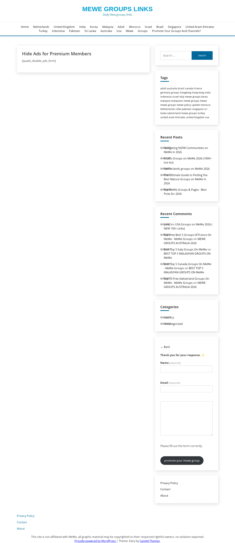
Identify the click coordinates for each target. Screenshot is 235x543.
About (164, 495)
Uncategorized (173, 324)
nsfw (178, 109)
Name (170, 363)
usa (118, 31)
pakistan (74, 31)
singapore (174, 27)
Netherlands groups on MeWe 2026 (187, 169)
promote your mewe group (182, 460)
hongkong (185, 92)
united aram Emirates (199, 27)
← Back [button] (165, 347)
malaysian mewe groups (185, 100)
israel (148, 27)
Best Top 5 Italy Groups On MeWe (185, 249)
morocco (135, 27)
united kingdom (64, 27)
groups (143, 31)
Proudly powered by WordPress (95, 541)
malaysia (107, 27)
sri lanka (90, 31)
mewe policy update (188, 105)
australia (106, 31)
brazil (159, 27)
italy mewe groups (190, 96)
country (169, 317)
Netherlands (41, 27)
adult (121, 27)
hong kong (198, 92)
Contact (165, 489)
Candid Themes (150, 541)
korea (94, 27)
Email (170, 383)
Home (25, 27)
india (82, 27)
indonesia (58, 31)
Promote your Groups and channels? (176, 31)
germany (165, 92)
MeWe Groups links (117, 9)
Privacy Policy (169, 483)
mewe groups (168, 105)
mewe (129, 31)
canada (189, 88)
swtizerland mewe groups (182, 113)
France (198, 88)
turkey (43, 31)
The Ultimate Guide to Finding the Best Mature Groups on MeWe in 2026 (185, 179)
